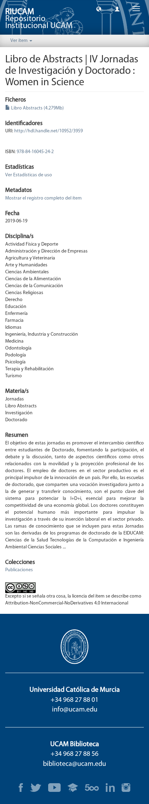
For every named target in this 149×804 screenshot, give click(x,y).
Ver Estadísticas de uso (28, 175)
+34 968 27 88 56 (74, 754)
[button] (99, 9)
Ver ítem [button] (19, 40)
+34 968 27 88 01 (74, 700)
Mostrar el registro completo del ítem (43, 198)
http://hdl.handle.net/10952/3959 (48, 131)
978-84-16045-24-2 (35, 151)
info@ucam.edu (74, 709)
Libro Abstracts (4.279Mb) (37, 108)
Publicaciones (19, 570)
